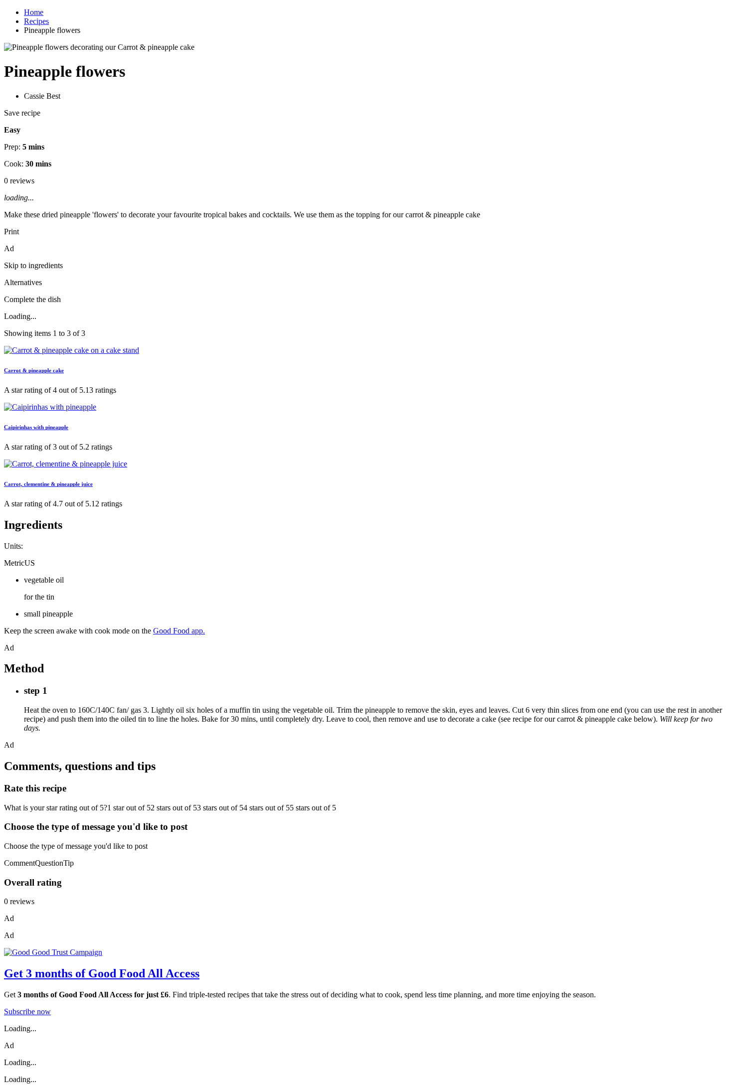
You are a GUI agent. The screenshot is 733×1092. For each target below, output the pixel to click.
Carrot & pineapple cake (34, 370)
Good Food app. (179, 630)
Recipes (36, 21)
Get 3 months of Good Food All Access (101, 973)
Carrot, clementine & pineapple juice (48, 484)
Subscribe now (27, 1011)
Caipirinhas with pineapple (36, 427)
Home (33, 12)
